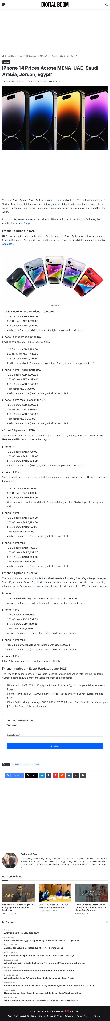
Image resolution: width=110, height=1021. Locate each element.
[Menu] (3, 5)
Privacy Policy (82, 1016)
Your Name (12, 725)
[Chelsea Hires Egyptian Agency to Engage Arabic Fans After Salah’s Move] (18, 893)
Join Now (55, 746)
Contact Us (69, 1016)
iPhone (26, 764)
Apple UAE (8, 243)
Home (7, 56)
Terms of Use (97, 1016)
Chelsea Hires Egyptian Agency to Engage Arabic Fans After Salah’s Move (17, 907)
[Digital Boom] (55, 4)
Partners (41, 1016)
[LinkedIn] (42, 775)
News (13, 56)
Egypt (27, 223)
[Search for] (106, 5)
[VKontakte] (69, 775)
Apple (57, 204)
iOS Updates (16, 764)
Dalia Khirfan (9, 81)
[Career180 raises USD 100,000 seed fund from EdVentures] (55, 893)
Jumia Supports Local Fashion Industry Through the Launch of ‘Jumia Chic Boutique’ (91, 907)
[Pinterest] (55, 775)
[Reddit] (62, 775)
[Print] (83, 775)
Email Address (13, 735)
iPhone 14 (35, 764)
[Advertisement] (55, 32)
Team (33, 1016)
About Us (24, 1016)
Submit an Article (54, 1016)
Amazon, (63, 435)
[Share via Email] (76, 775)
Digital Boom (74, 1011)
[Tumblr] (48, 775)
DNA (37, 586)
